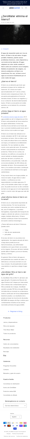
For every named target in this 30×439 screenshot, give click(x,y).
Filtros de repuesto (9, 326)
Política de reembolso (22, 436)
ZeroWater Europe (13, 431)
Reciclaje (6, 351)
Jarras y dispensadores (10, 322)
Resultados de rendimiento (11, 347)
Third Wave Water (8, 329)
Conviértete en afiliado (10, 395)
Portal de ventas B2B (9, 391)
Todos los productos (9, 333)
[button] (3, 8)
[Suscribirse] (25, 406)
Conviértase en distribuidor (11, 383)
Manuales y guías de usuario (11, 373)
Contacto (6, 369)
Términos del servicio (9, 436)
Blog (4, 355)
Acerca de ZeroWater (9, 387)
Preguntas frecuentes (9, 366)
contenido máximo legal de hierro (13, 117)
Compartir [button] (6, 49)
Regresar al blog (16, 311)
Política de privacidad (17, 433)
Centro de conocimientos (10, 344)
